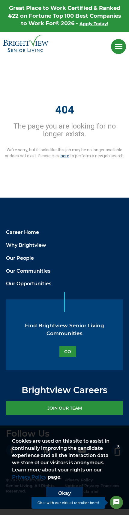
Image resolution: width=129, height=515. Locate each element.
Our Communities (28, 271)
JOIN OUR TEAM (64, 408)
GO (67, 351)
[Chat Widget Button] (116, 502)
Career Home (22, 232)
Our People (20, 258)
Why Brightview (26, 245)
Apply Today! (94, 23)
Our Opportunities (28, 283)
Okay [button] (64, 493)
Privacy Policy (29, 477)
